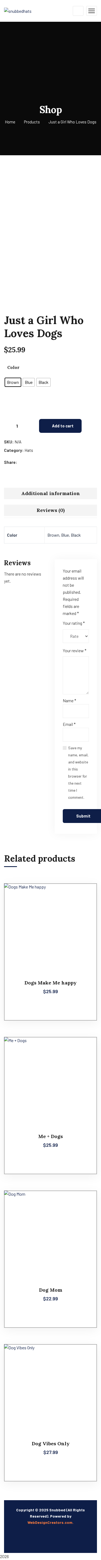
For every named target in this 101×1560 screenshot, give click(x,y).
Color (13, 367)
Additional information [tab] (50, 493)
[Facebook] (22, 462)
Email (69, 724)
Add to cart (63, 425)
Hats (29, 450)
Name (69, 700)
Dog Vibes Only (50, 1443)
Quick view (83, 895)
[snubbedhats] (18, 10)
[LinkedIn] (38, 462)
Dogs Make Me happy (50, 983)
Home (10, 121)
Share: (10, 462)
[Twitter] (27, 462)
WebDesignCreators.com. (50, 1522)
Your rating (74, 623)
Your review (74, 650)
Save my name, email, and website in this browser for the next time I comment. (78, 772)
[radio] (13, 382)
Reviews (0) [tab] (51, 510)
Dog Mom (50, 1290)
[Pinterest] (33, 462)
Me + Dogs (50, 1136)
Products (32, 121)
